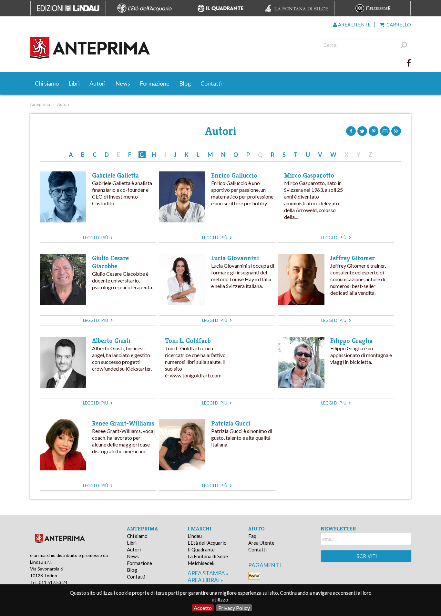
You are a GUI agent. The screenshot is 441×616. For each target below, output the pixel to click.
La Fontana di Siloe (208, 556)
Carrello (398, 24)
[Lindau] (154, 48)
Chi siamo (47, 83)
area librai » (205, 580)
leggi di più (96, 237)
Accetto (203, 608)
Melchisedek (201, 563)
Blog (185, 83)
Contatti (211, 83)
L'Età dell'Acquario (207, 543)
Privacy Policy (234, 608)
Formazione (154, 83)
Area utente (354, 24)
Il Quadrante (201, 549)
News (122, 83)
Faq (252, 536)
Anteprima (40, 104)
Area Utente (261, 543)
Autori (97, 83)
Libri (74, 83)
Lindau (195, 536)
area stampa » (208, 573)
